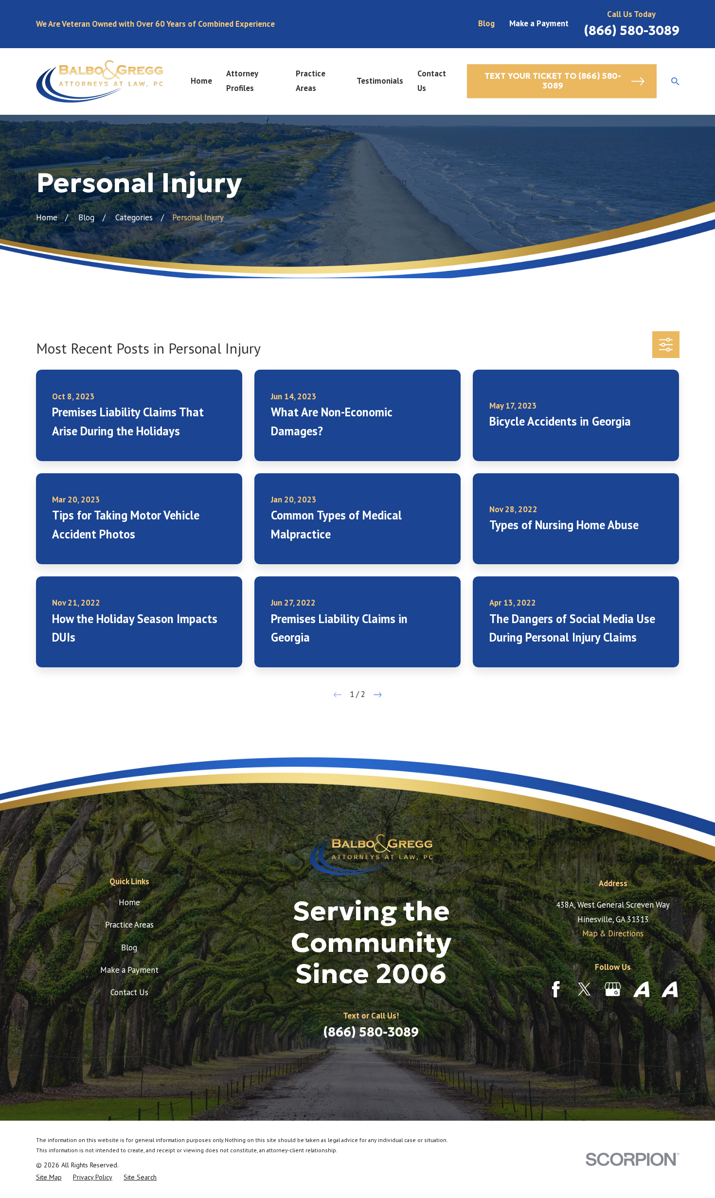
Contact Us (129, 992)
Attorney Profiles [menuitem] (242, 80)
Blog (486, 23)
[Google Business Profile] (613, 989)
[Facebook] (556, 989)
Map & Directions (613, 933)
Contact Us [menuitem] (431, 80)
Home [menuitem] (201, 80)
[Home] (99, 81)
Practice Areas (129, 924)
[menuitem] (49, 1177)
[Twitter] (584, 989)
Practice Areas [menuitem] (310, 80)
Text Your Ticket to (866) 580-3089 (552, 81)
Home (129, 902)
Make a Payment (539, 23)
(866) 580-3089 (631, 30)
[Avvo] (641, 989)
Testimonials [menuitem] (380, 80)
